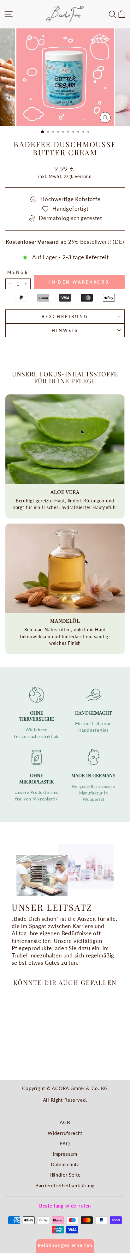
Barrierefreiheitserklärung (65, 1185)
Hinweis (65, 330)
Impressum (65, 1154)
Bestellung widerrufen (65, 1205)
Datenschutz (65, 1164)
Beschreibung (65, 316)
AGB (65, 1122)
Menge (18, 272)
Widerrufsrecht (65, 1133)
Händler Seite (65, 1175)
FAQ (65, 1143)
